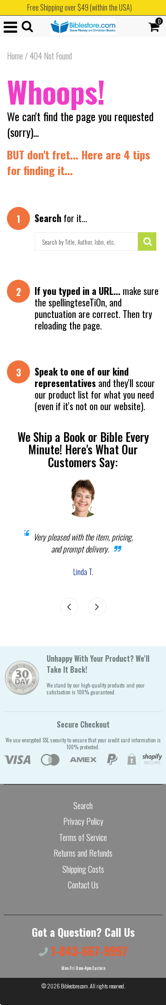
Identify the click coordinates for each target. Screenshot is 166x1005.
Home (15, 55)
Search (83, 805)
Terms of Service (83, 837)
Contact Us (83, 885)
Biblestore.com (74, 986)
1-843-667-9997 (87, 950)
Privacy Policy (83, 821)
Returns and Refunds (83, 853)
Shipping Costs (83, 869)
